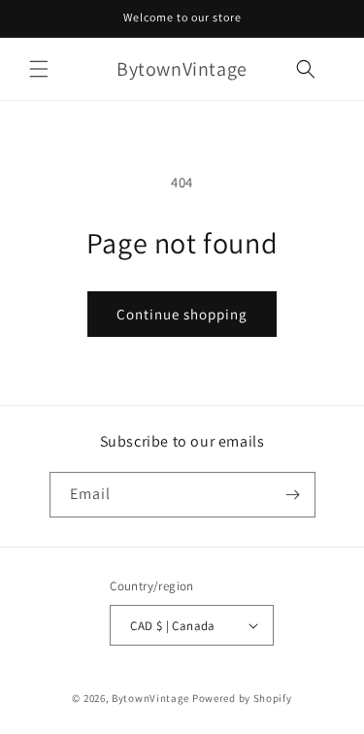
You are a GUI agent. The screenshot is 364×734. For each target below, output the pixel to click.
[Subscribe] (293, 494)
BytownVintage (150, 698)
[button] (38, 69)
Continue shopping (182, 314)
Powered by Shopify (242, 698)
